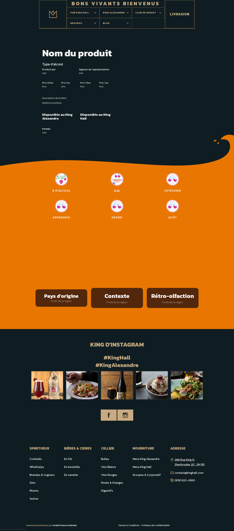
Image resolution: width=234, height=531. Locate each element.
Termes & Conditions (128, 525)
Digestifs (107, 490)
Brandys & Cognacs (42, 475)
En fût (68, 459)
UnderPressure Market (64, 525)
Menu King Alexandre (146, 459)
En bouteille (72, 467)
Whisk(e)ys (37, 467)
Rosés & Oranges (112, 482)
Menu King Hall (142, 467)
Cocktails (36, 459)
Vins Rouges (109, 475)
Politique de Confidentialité (156, 525)
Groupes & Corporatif (147, 475)
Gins (32, 482)
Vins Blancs (108, 467)
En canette (71, 475)
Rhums (34, 490)
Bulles (105, 459)
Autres (34, 498)
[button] (83, 12)
